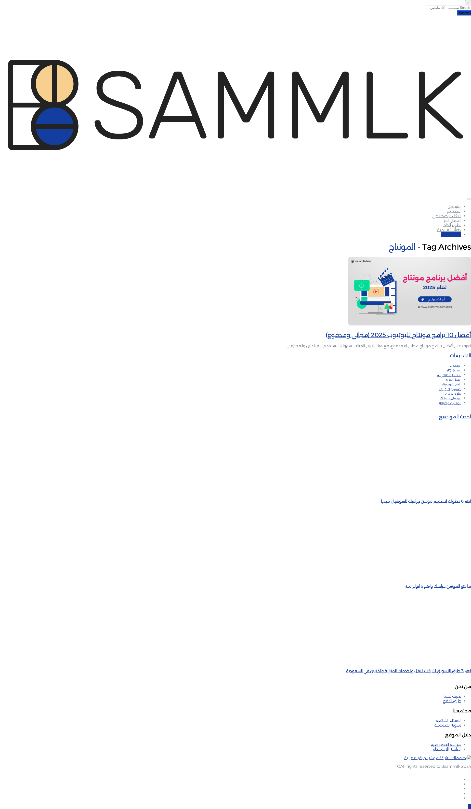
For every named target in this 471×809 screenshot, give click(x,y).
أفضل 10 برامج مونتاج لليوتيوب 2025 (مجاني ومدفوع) (398, 334)
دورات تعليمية (449, 230)
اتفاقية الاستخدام (447, 749)
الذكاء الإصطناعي (446, 216)
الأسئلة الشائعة (448, 720)
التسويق (454, 206)
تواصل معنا (451, 234)
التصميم (454, 211)
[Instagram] (459, 784)
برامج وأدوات (451, 384)
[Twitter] (459, 788)
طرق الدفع (452, 701)
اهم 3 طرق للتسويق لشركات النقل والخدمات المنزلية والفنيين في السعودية (408, 671)
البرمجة (455, 365)
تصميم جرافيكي (450, 389)
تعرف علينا (452, 696)
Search (464, 13)
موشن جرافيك (450, 403)
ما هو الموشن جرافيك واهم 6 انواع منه (438, 586)
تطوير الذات (452, 225)
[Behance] (459, 793)
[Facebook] (459, 779)
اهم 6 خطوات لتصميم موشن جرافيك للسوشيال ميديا (426, 501)
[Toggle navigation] (469, 199)
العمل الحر (452, 220)
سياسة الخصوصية (446, 744)
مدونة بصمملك (447, 725)
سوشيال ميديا (450, 398)
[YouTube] (459, 798)
